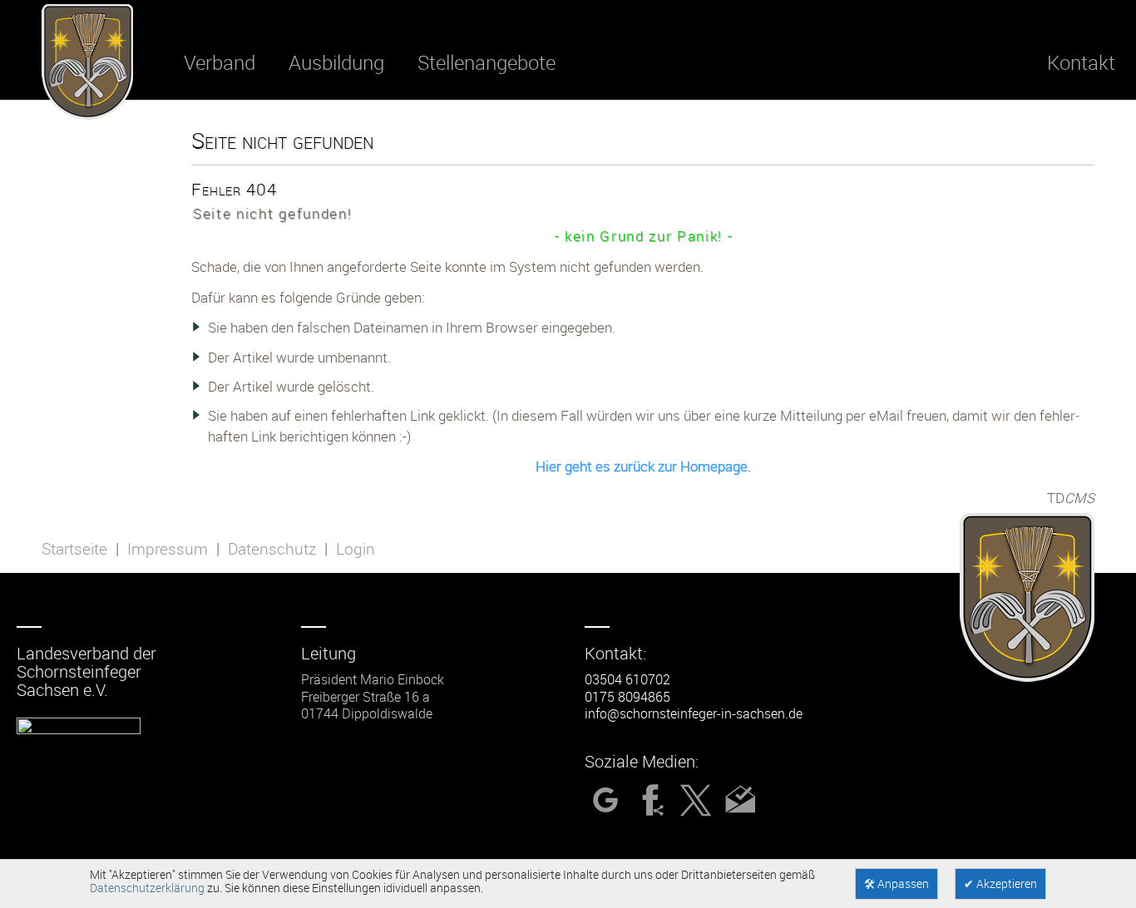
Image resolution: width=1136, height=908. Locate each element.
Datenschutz (272, 549)
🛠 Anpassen (896, 883)
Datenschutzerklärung (147, 888)
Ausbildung (336, 62)
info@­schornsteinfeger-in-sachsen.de (694, 713)
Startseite (74, 549)
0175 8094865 (627, 697)
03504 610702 (627, 679)
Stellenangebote (486, 62)
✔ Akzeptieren (1000, 883)
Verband (219, 62)
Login (355, 549)
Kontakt (1081, 62)
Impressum (167, 549)
